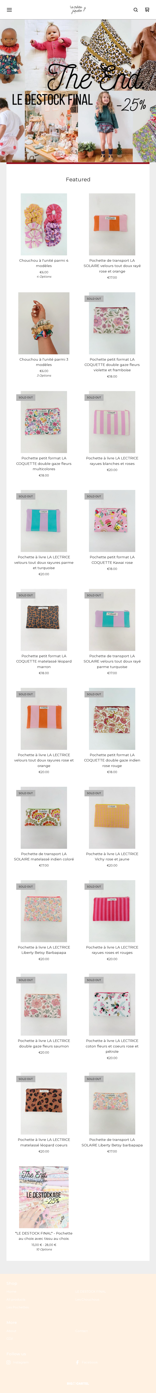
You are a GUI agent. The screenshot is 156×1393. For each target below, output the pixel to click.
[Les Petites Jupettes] (78, 9)
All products (15, 1299)
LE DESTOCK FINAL (90, 1291)
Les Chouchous (87, 1299)
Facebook (90, 1362)
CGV (9, 1339)
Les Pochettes (17, 1307)
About (11, 1331)
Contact (81, 1331)
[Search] (135, 9)
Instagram (21, 1362)
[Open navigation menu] (9, 9)
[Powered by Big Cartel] (78, 1383)
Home (11, 1291)
